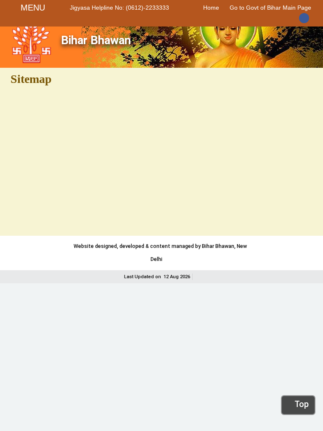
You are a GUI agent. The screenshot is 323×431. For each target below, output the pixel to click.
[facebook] (305, 18)
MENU (33, 7)
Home (211, 7)
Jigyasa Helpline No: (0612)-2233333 (119, 7)
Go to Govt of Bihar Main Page (270, 7)
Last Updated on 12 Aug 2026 (157, 276)
